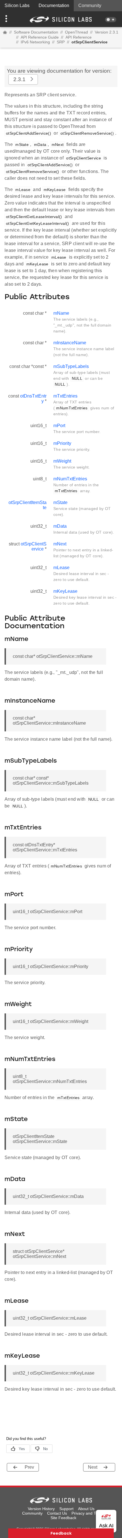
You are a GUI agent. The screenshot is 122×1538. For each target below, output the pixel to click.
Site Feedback (63, 1517)
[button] (9, 19)
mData (60, 526)
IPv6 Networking (35, 42)
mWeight (62, 461)
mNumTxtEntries (70, 478)
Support (66, 1508)
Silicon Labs (17, 5)
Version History (41, 1508)
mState (60, 502)
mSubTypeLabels (71, 366)
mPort (59, 425)
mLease (61, 567)
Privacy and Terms (88, 1513)
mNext (59, 543)
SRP (61, 42)
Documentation (54, 5)
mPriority (62, 443)
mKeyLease (65, 591)
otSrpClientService (34, 546)
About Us (86, 1508)
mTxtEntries (65, 396)
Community (89, 5)
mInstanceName (69, 342)
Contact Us (57, 1513)
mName (61, 313)
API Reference (79, 37)
